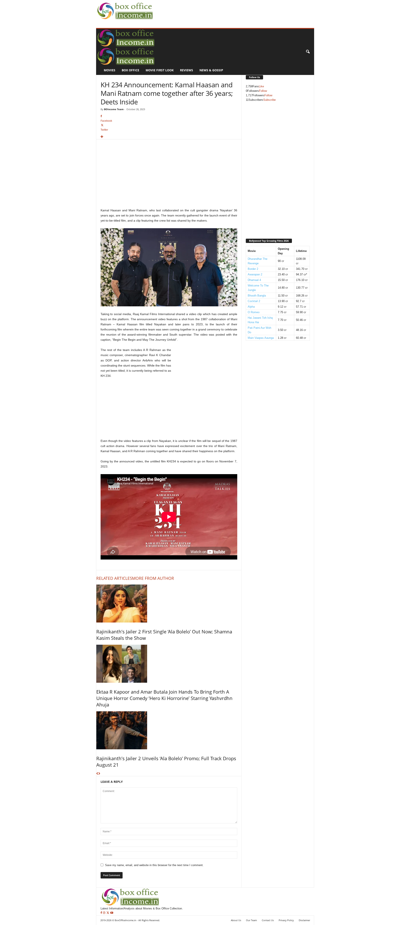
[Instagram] (104, 913)
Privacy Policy (286, 920)
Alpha (251, 306)
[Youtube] (111, 913)
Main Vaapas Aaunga (261, 337)
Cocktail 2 (254, 301)
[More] (169, 137)
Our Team (251, 920)
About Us (236, 920)
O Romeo (253, 312)
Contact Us (268, 920)
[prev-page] (97, 773)
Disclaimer (304, 920)
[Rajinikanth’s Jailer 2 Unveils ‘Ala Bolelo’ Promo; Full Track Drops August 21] (168, 730)
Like (261, 86)
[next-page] (99, 773)
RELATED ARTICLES (114, 578)
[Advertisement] (232, 9)
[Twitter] (108, 913)
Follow (263, 90)
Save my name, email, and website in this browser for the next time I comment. (154, 865)
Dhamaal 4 (254, 280)
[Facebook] (102, 913)
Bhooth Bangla (257, 295)
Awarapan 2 (255, 274)
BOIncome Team (114, 109)
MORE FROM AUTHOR (153, 578)
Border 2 (253, 268)
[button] (307, 52)
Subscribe (269, 99)
